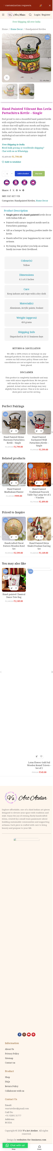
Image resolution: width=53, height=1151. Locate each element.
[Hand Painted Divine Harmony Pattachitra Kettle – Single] (14, 422)
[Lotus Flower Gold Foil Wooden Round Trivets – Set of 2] (39, 664)
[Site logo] (16, 14)
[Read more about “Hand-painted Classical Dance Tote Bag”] (11, 588)
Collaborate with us (14, 1090)
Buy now (38, 173)
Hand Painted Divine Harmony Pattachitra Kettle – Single (13, 440)
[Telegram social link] (23, 190)
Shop (7, 1077)
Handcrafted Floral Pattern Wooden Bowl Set (14, 546)
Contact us (10, 1062)
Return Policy (11, 1086)
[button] (4, 58)
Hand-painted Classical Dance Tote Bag (14, 596)
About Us (9, 1049)
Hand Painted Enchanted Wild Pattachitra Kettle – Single (39, 441)
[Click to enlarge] (7, 77)
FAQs (7, 1081)
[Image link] (26, 797)
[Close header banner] (50, 5)
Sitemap (9, 1058)
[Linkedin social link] (20, 190)
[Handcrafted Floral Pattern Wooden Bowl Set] (14, 529)
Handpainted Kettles (35, 29)
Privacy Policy (12, 1053)
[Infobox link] (26, 263)
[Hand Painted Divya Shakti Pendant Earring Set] (39, 529)
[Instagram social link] (24, 1034)
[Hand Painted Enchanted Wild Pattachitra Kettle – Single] (39, 422)
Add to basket (23, 173)
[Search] (30, 14)
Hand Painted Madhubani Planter (14, 490)
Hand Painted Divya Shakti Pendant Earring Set (39, 546)
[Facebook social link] (10, 190)
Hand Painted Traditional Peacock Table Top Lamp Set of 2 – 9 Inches (39, 493)
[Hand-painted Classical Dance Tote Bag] (14, 580)
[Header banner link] (26, 5)
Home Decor (17, 29)
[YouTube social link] (29, 1034)
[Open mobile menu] (3, 14)
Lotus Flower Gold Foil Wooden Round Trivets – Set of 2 (39, 765)
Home (5, 29)
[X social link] (13, 190)
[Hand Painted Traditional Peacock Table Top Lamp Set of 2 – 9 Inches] (39, 474)
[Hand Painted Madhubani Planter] (14, 474)
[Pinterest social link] (17, 190)
